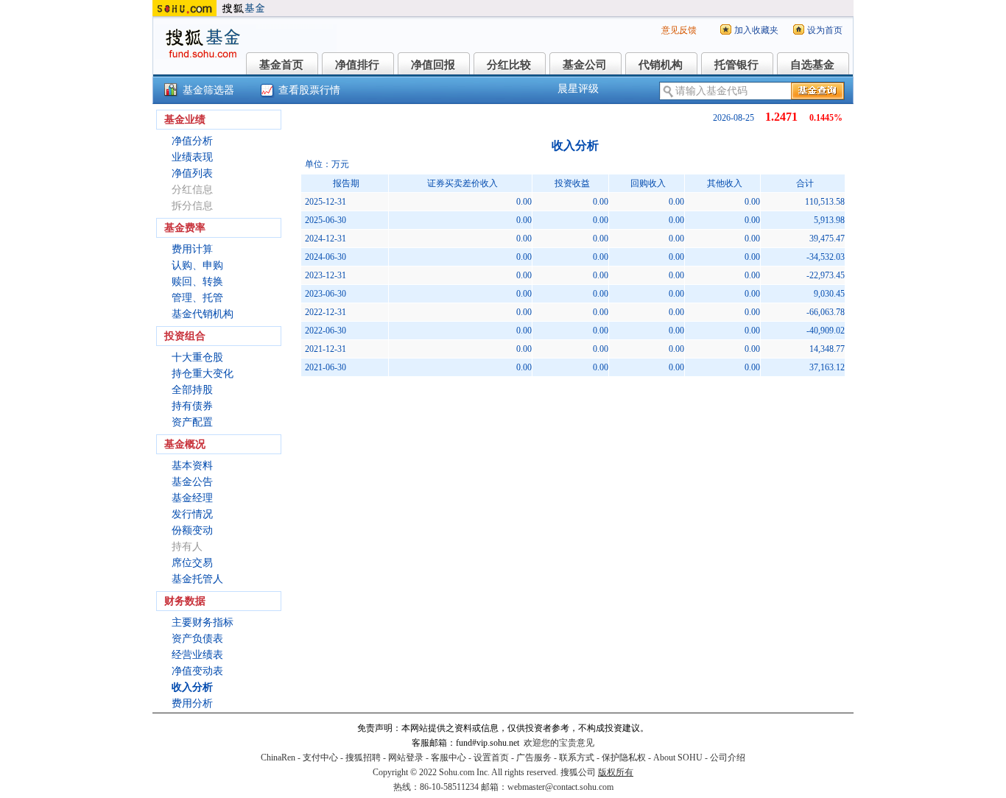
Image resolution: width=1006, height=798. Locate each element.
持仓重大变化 (202, 373)
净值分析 (192, 140)
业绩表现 (192, 157)
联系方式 (576, 757)
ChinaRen (278, 757)
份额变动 (192, 530)
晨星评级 (578, 88)
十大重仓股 (197, 357)
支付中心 (320, 757)
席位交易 (192, 562)
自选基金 (812, 65)
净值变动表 (197, 671)
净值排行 (357, 65)
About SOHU (678, 757)
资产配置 (192, 422)
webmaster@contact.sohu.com (560, 787)
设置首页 (491, 757)
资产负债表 (197, 638)
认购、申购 (197, 265)
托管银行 (736, 65)
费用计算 (192, 249)
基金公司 (585, 65)
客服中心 (448, 757)
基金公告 (192, 481)
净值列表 (192, 173)
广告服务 (534, 757)
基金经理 (192, 498)
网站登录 (405, 757)
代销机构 (661, 65)
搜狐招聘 (363, 757)
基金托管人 (197, 579)
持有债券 (192, 406)
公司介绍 (727, 757)
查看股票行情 (309, 90)
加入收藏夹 (756, 30)
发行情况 (192, 514)
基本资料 (192, 465)
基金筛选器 (208, 90)
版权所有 (615, 772)
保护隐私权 (624, 757)
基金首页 (281, 65)
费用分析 (192, 703)
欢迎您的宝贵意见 (559, 743)
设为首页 (825, 30)
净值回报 (433, 65)
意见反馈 (679, 30)
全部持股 (192, 389)
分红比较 (509, 65)
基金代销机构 (202, 313)
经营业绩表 (197, 654)
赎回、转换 (197, 281)
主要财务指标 (202, 622)
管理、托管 (197, 297)
